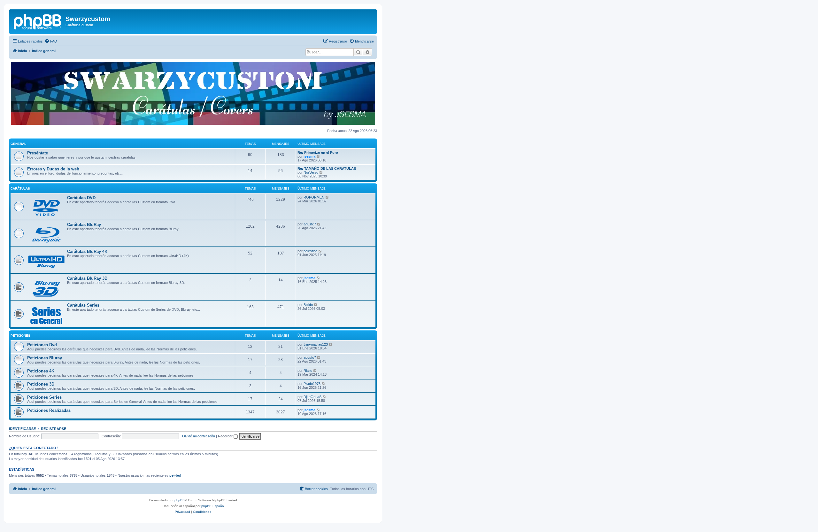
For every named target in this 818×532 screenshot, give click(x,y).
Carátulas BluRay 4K (87, 251)
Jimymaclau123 (316, 344)
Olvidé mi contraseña (198, 436)
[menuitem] (50, 41)
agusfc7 (310, 224)
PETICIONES (20, 335)
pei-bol (175, 475)
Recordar (226, 436)
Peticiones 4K (40, 371)
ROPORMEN (314, 197)
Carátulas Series (83, 305)
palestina (310, 251)
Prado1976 (312, 384)
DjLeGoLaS (312, 397)
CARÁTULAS (20, 188)
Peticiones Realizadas (49, 410)
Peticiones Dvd (42, 344)
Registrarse (53, 429)
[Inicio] (38, 21)
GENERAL (18, 143)
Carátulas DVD (81, 197)
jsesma (309, 156)
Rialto (308, 370)
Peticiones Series (44, 397)
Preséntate (37, 153)
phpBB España (212, 506)
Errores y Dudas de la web (53, 169)
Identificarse (22, 429)
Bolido (308, 305)
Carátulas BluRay (84, 224)
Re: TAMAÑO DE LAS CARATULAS (326, 168)
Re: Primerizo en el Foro (317, 152)
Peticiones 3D (40, 384)
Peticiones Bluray (44, 358)
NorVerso (311, 172)
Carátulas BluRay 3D (87, 278)
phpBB (179, 500)
